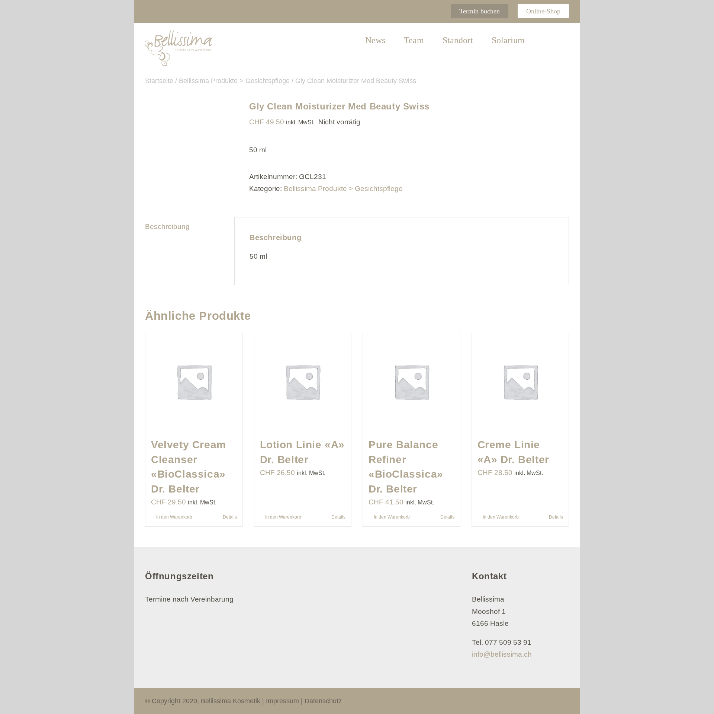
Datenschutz (323, 701)
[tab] (186, 227)
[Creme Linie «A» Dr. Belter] (520, 381)
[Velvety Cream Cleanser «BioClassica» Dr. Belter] (193, 381)
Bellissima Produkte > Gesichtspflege (343, 188)
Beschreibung (167, 226)
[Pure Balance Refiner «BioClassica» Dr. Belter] (411, 381)
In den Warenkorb (174, 517)
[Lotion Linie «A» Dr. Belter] (302, 381)
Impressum (282, 701)
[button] (546, 40)
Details (230, 517)
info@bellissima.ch (502, 654)
